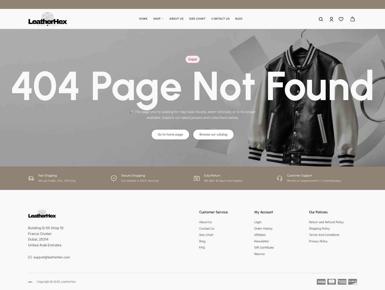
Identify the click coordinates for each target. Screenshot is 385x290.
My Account (263, 212)
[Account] (332, 18)
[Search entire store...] (320, 18)
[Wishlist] (341, 18)
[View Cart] (352, 18)
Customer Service (213, 212)
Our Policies (318, 212)
